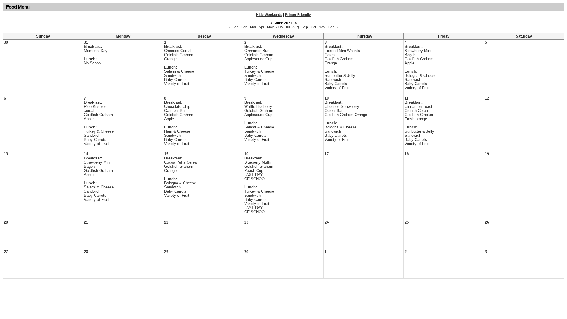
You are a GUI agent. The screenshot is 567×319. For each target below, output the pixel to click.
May (270, 27)
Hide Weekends (269, 15)
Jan (236, 27)
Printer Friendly (298, 15)
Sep (305, 27)
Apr (261, 27)
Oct (313, 27)
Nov (322, 27)
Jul (287, 27)
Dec (331, 27)
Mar (253, 27)
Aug (295, 27)
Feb (244, 27)
